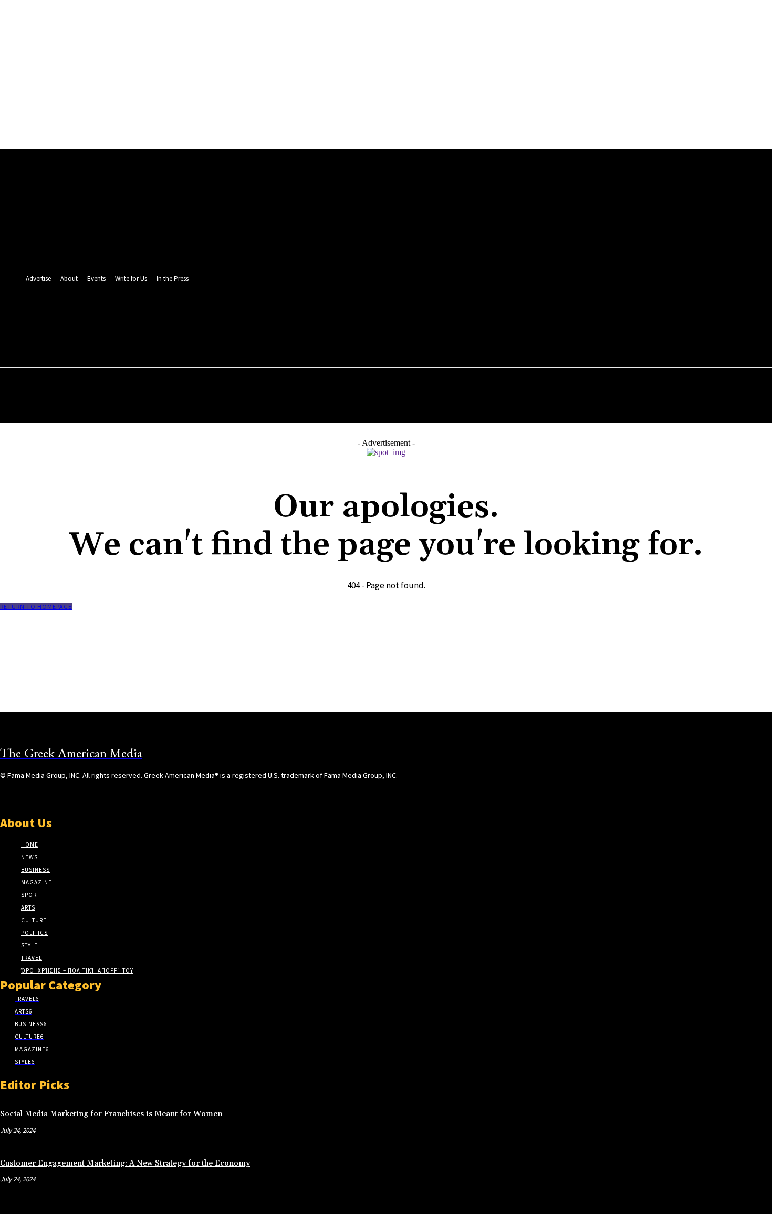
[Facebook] (442, 316)
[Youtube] (481, 316)
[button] (478, 339)
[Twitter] (461, 316)
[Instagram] (25, 794)
